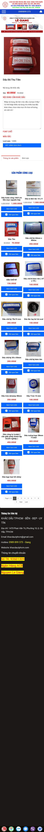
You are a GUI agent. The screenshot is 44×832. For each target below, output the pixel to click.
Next (20, 502)
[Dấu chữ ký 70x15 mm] (11, 309)
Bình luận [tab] (25, 158)
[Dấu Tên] (11, 229)
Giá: (4, 93)
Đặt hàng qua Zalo (13, 145)
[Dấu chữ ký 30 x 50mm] (11, 347)
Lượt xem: (7, 141)
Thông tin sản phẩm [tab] (11, 158)
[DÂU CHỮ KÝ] (11, 269)
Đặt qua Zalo (13, 215)
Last (26, 502)
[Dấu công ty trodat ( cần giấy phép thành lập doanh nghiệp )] (11, 424)
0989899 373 (24, 11)
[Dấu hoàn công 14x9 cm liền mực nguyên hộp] (11, 187)
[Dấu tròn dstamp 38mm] (11, 385)
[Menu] (4, 11)
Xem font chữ (11, 209)
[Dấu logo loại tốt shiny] (11, 466)
